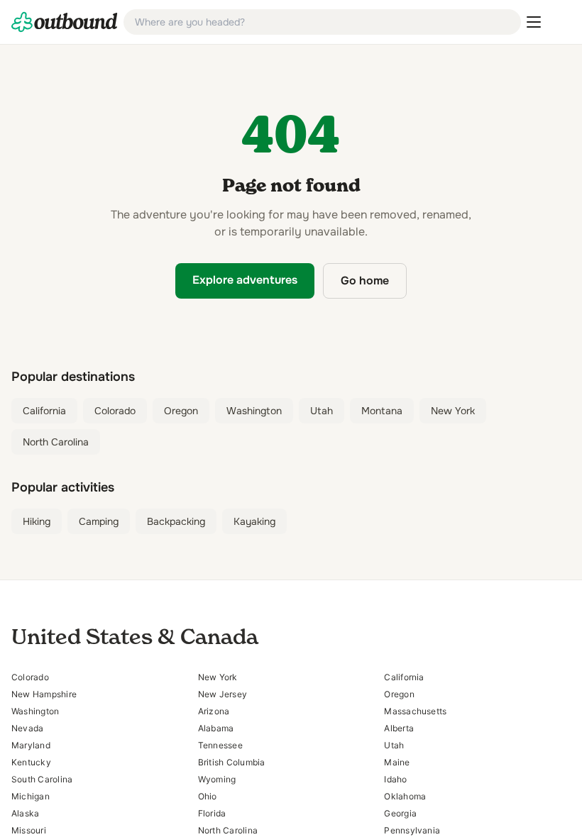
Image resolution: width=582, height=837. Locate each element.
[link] (64, 22)
